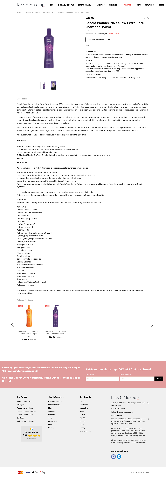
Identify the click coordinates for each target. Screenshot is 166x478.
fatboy (82, 428)
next (152, 324)
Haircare (127, 5)
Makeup (100, 5)
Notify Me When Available (100, 39)
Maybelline (84, 408)
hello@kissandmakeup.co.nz (122, 412)
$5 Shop (51, 428)
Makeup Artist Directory (26, 421)
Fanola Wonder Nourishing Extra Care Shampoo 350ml (29, 333)
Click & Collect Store (25, 415)
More (50, 424)
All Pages (20, 404)
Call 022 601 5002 (118, 409)
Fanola (82, 421)
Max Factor (84, 404)
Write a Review (114, 34)
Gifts (139, 5)
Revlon (82, 401)
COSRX (82, 415)
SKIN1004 (83, 418)
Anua (82, 411)
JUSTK (82, 424)
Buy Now (29, 323)
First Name (90, 375)
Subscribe (159, 379)
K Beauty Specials (66, 5)
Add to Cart (29, 318)
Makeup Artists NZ (24, 401)
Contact (20, 418)
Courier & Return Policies (26, 411)
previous (12, 324)
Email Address (125, 375)
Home (52, 5)
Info (87, 45)
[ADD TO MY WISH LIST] (37, 311)
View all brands (85, 431)
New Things (150, 5)
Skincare (113, 5)
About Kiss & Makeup (25, 408)
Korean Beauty (84, 5)
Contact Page (116, 415)
